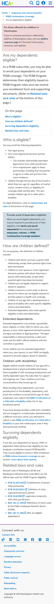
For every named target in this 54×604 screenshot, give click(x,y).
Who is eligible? (13, 116)
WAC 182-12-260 (15, 513)
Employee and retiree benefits (27, 13)
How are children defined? (19, 121)
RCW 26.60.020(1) (16, 489)
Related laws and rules (17, 131)
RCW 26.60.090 (15, 496)
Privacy (7, 567)
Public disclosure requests (17, 572)
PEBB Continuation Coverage (20, 16)
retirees (23, 232)
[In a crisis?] (37, 3)
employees (12, 232)
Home (5, 12)
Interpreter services (14, 551)
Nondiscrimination (13, 561)
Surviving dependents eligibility (22, 126)
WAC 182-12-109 (15, 502)
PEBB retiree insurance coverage (21, 456)
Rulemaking (9, 583)
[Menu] (50, 3)
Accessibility (10, 545)
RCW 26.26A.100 (15, 482)
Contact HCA (8, 534)
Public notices (11, 577)
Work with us (10, 588)
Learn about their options (24, 459)
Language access (12, 556)
